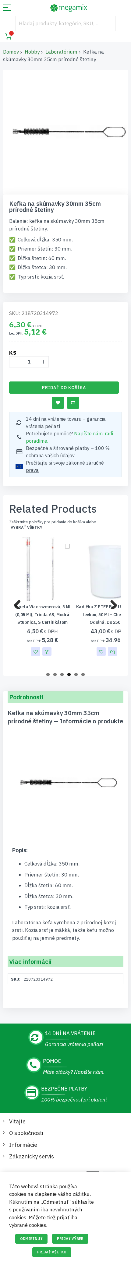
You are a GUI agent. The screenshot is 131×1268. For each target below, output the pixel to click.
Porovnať (73, 403)
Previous (19, 603)
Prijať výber (70, 1238)
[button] (35, 651)
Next (111, 603)
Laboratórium (61, 51)
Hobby (32, 51)
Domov (11, 51)
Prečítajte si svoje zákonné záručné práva (65, 466)
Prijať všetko (51, 1252)
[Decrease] (14, 362)
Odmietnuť (31, 1238)
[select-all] (26, 527)
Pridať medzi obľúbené (58, 403)
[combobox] (65, 23)
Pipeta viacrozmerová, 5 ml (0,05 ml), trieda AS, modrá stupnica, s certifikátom (42, 614)
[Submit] (107, 23)
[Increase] (43, 362)
